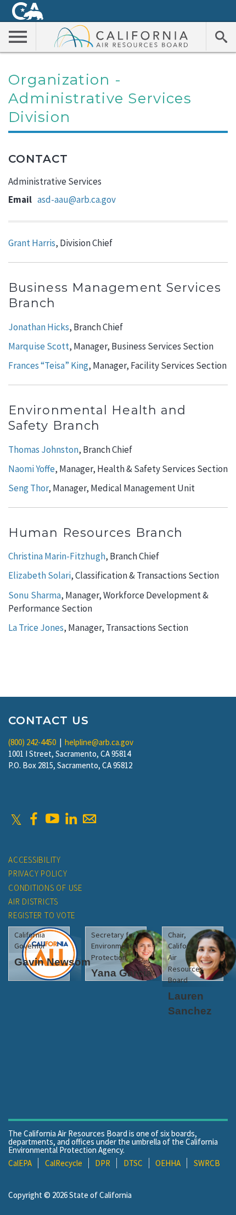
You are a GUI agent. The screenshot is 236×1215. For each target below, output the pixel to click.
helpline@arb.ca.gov (99, 742)
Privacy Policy (38, 873)
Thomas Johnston (43, 449)
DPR (102, 1163)
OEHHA (168, 1163)
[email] (89, 819)
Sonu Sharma (34, 595)
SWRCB (207, 1163)
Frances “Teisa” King (48, 365)
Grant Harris (31, 243)
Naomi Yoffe (31, 469)
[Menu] (18, 36)
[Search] (221, 36)
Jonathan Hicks (38, 327)
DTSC (133, 1163)
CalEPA (20, 1163)
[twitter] (16, 819)
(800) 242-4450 (32, 742)
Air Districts (33, 901)
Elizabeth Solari (39, 575)
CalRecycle (63, 1163)
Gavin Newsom (52, 962)
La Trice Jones (36, 628)
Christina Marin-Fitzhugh (56, 556)
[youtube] (52, 819)
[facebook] (33, 819)
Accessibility (34, 860)
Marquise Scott (38, 346)
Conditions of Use (45, 888)
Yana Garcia (121, 973)
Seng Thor (28, 488)
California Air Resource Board (121, 35)
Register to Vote (41, 915)
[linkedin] (71, 819)
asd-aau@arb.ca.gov (76, 199)
